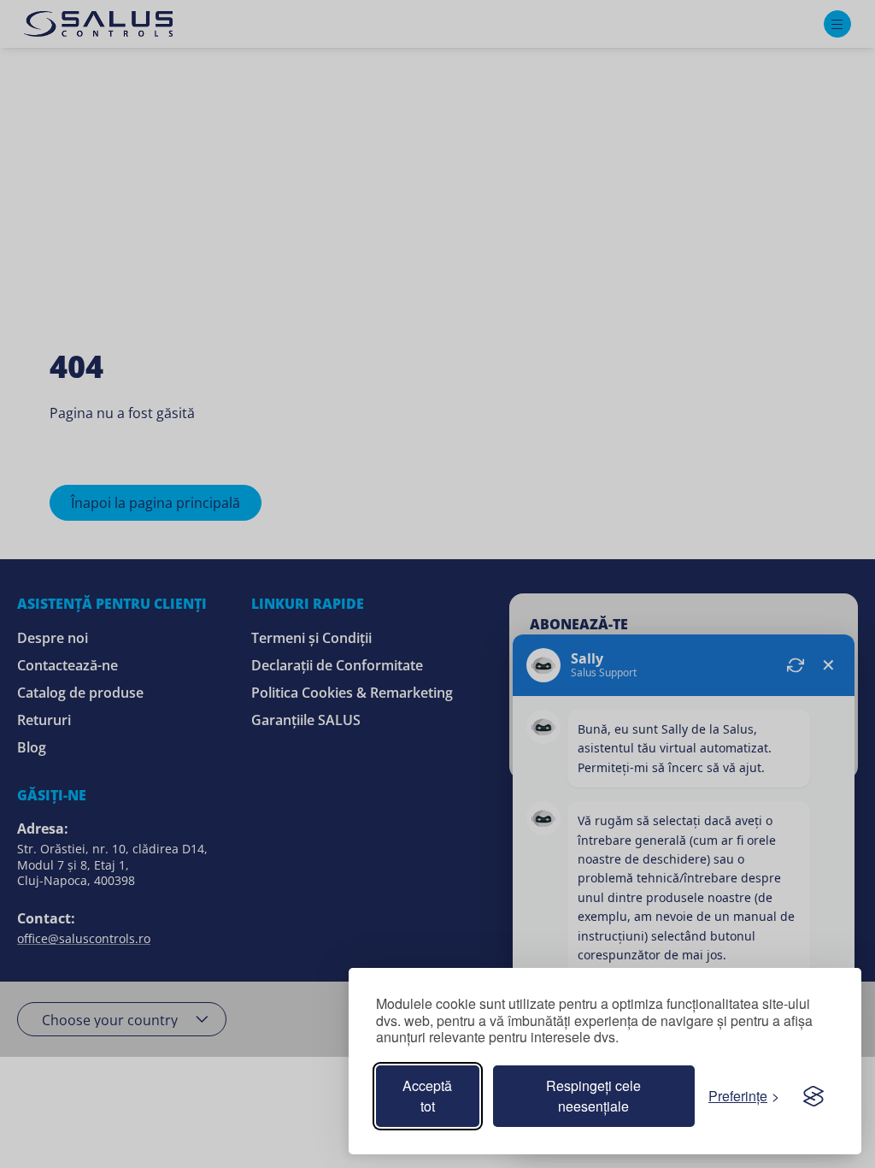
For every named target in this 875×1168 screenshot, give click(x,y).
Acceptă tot (427, 1096)
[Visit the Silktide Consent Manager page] (813, 1096)
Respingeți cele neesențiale (593, 1096)
